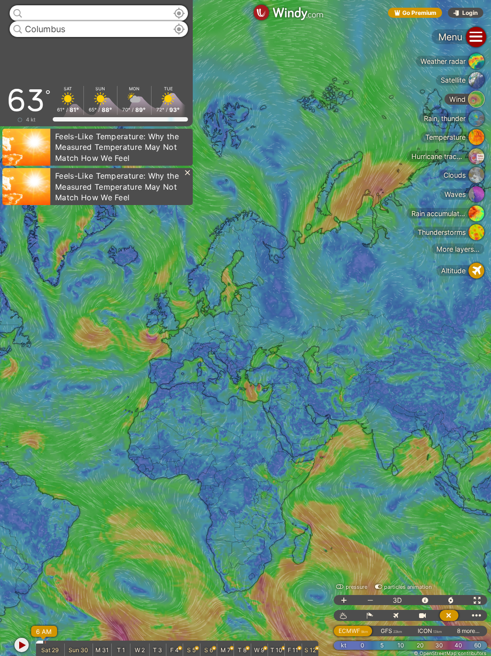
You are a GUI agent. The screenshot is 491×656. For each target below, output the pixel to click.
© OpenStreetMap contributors (450, 653)
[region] (245, 328)
